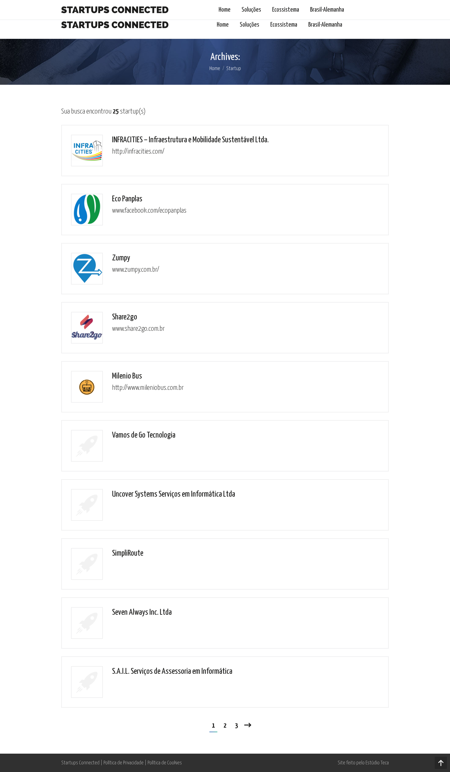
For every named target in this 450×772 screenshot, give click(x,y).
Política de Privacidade (123, 763)
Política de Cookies (165, 763)
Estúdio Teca (377, 763)
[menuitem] (223, 25)
